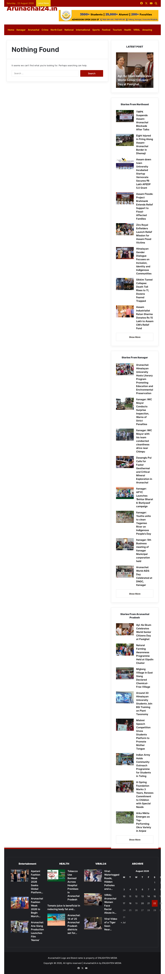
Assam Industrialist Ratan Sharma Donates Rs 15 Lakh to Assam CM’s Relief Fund (144, 317)
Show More (135, 337)
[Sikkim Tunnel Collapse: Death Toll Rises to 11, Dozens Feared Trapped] (125, 284)
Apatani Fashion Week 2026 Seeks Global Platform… (37, 882)
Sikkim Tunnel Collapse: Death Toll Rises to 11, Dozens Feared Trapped (144, 290)
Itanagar (21, 29)
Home (11, 29)
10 (124, 896)
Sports (96, 29)
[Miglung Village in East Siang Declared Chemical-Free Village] (125, 673)
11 (130, 896)
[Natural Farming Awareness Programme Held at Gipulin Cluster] (125, 650)
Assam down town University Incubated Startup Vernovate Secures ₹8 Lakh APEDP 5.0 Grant (143, 173)
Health (127, 29)
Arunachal (33, 29)
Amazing (147, 29)
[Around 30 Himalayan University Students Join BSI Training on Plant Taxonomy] (125, 697)
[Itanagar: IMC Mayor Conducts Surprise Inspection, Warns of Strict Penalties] (125, 404)
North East (56, 29)
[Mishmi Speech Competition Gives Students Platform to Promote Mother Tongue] (125, 725)
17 (124, 903)
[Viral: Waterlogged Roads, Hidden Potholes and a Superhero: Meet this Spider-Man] (93, 875)
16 (161, 896)
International (83, 29)
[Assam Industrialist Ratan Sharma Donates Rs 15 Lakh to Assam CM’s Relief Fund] (125, 311)
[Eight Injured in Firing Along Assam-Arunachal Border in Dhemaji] (125, 140)
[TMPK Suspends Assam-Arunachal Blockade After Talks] (125, 116)
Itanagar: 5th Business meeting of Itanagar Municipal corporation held (143, 550)
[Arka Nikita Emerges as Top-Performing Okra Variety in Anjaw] (125, 817)
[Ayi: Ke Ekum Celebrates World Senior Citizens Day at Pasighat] (125, 629)
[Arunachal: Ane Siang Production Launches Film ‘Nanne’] (20, 927)
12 (136, 896)
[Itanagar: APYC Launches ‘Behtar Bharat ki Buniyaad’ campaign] (125, 493)
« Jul (123, 922)
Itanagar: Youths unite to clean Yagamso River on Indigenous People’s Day (143, 523)
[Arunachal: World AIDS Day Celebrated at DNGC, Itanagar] (125, 572)
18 (130, 903)
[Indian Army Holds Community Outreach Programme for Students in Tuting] (125, 759)
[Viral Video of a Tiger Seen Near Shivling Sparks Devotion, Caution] (93, 923)
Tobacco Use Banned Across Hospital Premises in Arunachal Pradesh (74, 885)
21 (148, 903)
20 (142, 903)
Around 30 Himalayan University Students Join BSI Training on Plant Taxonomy (144, 703)
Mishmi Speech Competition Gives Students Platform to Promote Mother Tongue (143, 734)
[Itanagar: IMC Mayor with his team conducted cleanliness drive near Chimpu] (125, 435)
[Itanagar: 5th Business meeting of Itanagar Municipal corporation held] (125, 544)
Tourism (117, 29)
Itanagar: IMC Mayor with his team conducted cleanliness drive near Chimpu (144, 441)
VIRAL (136, 29)
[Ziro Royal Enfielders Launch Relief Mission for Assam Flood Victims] (125, 229)
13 (142, 896)
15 (155, 896)
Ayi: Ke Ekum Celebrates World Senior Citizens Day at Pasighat (134, 80)
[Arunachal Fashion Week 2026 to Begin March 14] (20, 903)
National (69, 29)
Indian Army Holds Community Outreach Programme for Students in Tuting (143, 765)
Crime (45, 29)
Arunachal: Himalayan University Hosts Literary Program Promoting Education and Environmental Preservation (144, 379)
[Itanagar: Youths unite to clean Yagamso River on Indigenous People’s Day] (125, 517)
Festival (106, 29)
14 (148, 896)
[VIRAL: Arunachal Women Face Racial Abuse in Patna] (93, 899)
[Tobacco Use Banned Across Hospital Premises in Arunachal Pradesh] (56, 875)
